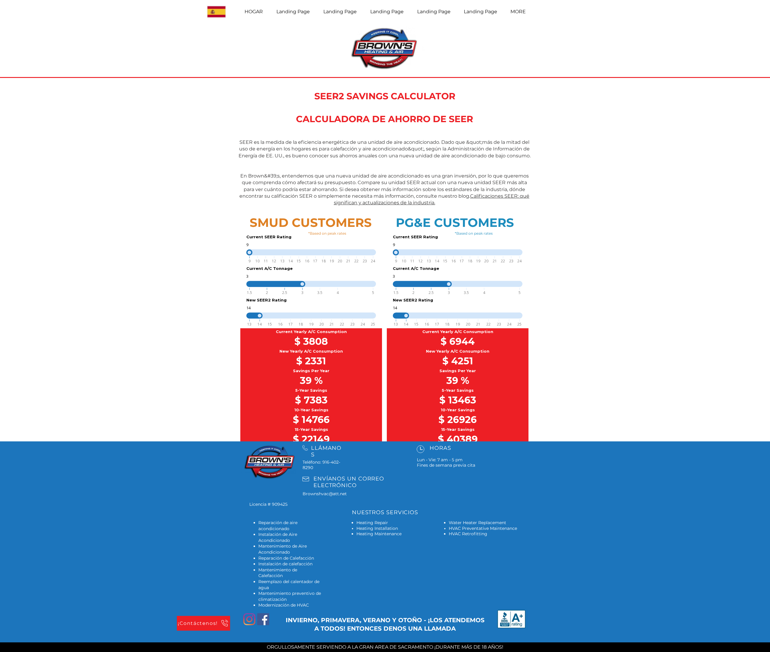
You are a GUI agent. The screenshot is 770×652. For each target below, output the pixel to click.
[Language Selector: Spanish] (219, 11)
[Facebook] (263, 619)
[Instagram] (249, 619)
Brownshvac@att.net (325, 493)
